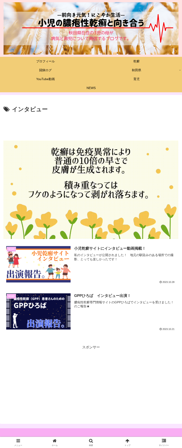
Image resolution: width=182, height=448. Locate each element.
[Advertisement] (91, 127)
